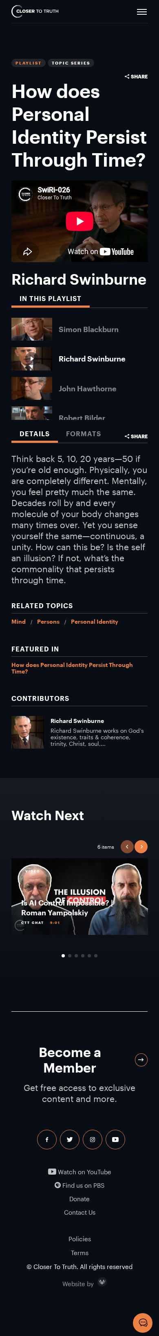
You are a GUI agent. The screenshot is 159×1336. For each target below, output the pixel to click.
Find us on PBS (82, 1185)
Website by (95, 1282)
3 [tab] (76, 955)
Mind (18, 621)
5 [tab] (89, 955)
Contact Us (79, 1212)
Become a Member (70, 1059)
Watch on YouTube (83, 1172)
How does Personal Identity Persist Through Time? (72, 668)
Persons (48, 621)
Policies (79, 1238)
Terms (79, 1252)
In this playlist (51, 298)
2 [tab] (69, 955)
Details (35, 433)
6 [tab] (95, 955)
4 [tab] (82, 955)
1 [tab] (63, 955)
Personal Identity (94, 621)
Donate (79, 1198)
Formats (83, 433)
